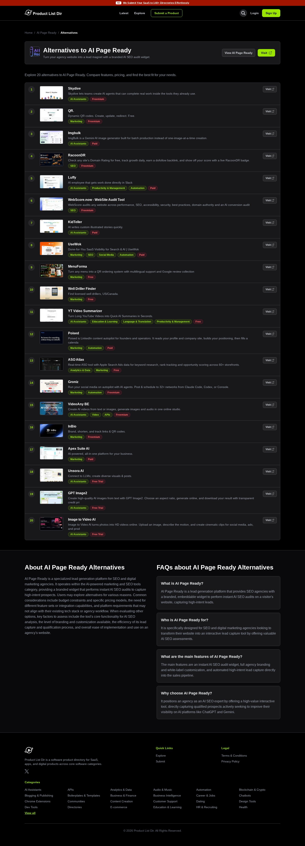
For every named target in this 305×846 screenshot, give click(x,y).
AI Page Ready (46, 32)
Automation (137, 188)
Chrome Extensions (37, 801)
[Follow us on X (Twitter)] (27, 771)
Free (90, 277)
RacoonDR (76, 155)
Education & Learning (104, 321)
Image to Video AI (81, 519)
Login (254, 13)
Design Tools (247, 801)
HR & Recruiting (206, 807)
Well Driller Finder (82, 288)
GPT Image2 (77, 493)
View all (30, 813)
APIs (107, 414)
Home (29, 32)
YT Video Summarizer (85, 311)
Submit (160, 761)
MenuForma (77, 266)
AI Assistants (78, 99)
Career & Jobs (205, 795)
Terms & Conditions (234, 755)
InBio (72, 426)
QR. (71, 110)
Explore (139, 13)
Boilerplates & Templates (84, 795)
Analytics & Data (80, 370)
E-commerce (118, 807)
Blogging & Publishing (39, 795)
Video (95, 414)
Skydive (74, 88)
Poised (73, 333)
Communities (76, 801)
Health (243, 807)
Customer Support (165, 801)
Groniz (73, 382)
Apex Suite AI (78, 448)
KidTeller (75, 222)
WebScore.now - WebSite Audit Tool (96, 199)
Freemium (98, 99)
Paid (94, 143)
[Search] (243, 13)
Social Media (106, 254)
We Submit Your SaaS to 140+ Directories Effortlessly (156, 2)
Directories (75, 807)
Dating (200, 801)
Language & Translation (137, 321)
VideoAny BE (78, 404)
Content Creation (121, 801)
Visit (264, 52)
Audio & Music (162, 789)
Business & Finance (123, 795)
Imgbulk (74, 133)
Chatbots (245, 795)
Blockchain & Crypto (252, 789)
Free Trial (97, 481)
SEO (73, 165)
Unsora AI (76, 471)
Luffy (72, 177)
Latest (124, 13)
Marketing (76, 121)
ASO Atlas (76, 359)
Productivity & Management (108, 188)
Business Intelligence (167, 795)
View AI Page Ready (239, 52)
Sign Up (271, 13)
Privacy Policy (230, 761)
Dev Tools (31, 807)
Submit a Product (166, 13)
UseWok (74, 244)
